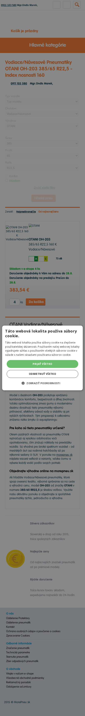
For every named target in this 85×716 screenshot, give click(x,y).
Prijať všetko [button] (42, 364)
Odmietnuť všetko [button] (42, 374)
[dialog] (42, 358)
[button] (42, 383)
